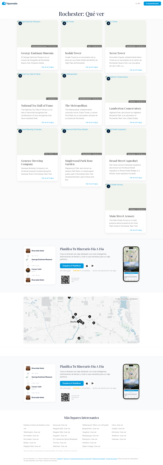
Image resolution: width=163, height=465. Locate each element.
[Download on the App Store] (86, 265)
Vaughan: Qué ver (89, 432)
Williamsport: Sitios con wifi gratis (95, 425)
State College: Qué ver (91, 446)
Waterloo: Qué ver (119, 436)
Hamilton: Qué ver (89, 443)
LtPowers (132, 101)
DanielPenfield (86, 154)
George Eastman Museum (37, 53)
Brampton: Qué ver (89, 439)
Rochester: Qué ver (31, 436)
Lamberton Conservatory (125, 108)
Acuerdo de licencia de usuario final (80, 458)
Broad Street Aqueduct (123, 160)
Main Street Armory (122, 216)
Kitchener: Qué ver (119, 432)
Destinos (59, 458)
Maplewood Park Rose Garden (79, 162)
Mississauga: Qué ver (90, 436)
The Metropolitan (76, 105)
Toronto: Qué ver (59, 443)
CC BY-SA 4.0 (97, 98)
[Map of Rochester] (81, 320)
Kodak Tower (73, 53)
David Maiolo (131, 154)
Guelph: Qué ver (118, 429)
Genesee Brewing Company (32, 162)
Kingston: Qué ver (60, 436)
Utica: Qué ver (117, 425)
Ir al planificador (152, 3)
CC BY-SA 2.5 (141, 209)
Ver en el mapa (47, 67)
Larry (89, 46)
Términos (66, 458)
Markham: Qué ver (60, 446)
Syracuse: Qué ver (60, 425)
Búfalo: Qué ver (30, 443)
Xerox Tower (117, 53)
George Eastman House (39, 46)
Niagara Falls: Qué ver (32, 446)
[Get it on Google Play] (92, 265)
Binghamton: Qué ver (90, 429)
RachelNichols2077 (85, 98)
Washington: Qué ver (32, 432)
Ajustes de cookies (111, 458)
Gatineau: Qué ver (119, 439)
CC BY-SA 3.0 (97, 46)
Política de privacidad (98, 458)
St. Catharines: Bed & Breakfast (65, 439)
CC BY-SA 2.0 (52, 98)
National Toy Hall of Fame (37, 105)
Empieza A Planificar (72, 266)
